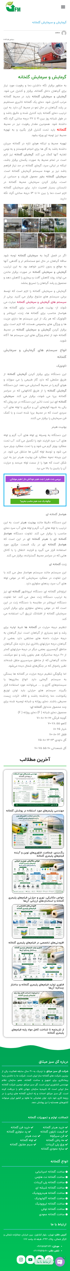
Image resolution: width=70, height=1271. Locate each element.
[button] (63, 7)
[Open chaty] (60, 1262)
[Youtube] (30, 1259)
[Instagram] (21, 1259)
